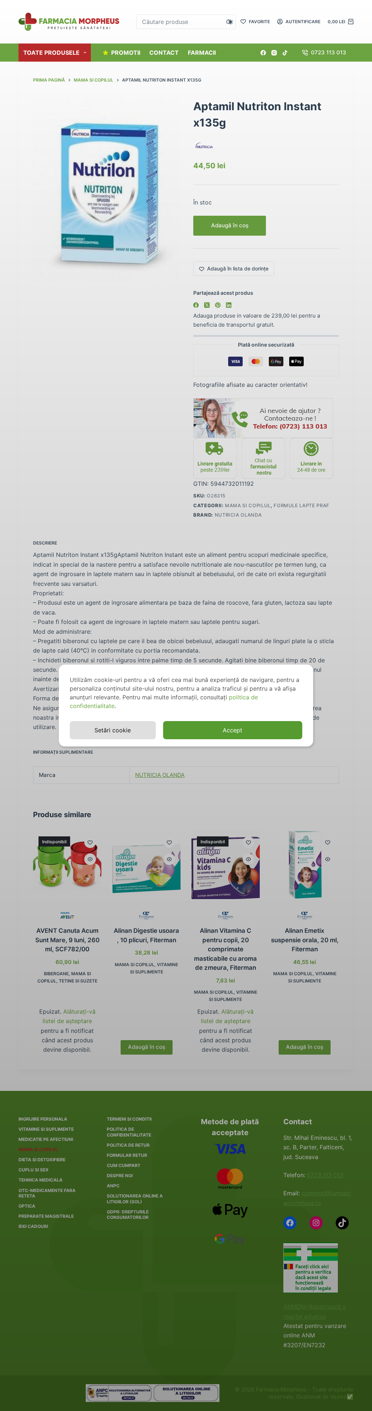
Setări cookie (112, 730)
